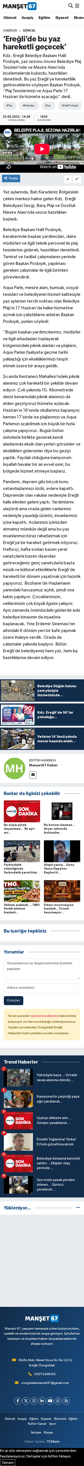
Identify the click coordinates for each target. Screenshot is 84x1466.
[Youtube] (50, 1401)
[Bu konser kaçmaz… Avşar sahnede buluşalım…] (62, 811)
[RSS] (66, 1401)
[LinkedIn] (42, 1401)
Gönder (13, 1000)
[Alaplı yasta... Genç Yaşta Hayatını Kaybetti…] (62, 851)
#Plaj (9, 105)
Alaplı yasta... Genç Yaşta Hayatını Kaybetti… (59, 868)
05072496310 (45, 1374)
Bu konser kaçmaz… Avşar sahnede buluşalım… (59, 828)
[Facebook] (18, 1401)
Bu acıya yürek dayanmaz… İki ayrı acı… (19, 828)
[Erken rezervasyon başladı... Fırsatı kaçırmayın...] (62, 891)
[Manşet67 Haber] (14, 768)
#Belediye (28, 105)
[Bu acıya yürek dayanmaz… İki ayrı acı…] (22, 811)
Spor (52, 1423)
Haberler (10, 30)
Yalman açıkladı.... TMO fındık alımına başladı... (22, 908)
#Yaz (48, 105)
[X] (26, 1401)
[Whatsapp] (58, 1401)
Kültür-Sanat (37, 1423)
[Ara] (70, 6)
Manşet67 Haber (43, 765)
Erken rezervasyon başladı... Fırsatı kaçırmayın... (59, 908)
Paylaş (13, 178)
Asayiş (27, 18)
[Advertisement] (42, 1260)
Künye (48, 1432)
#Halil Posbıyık (70, 105)
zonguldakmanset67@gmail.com (45, 1383)
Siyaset (62, 18)
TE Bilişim (53, 1441)
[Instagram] (34, 1401)
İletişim (36, 1432)
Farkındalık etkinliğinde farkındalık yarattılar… (22, 868)
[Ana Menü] (77, 6)
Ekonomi (60, 1418)
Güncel (9, 18)
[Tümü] (78, 1208)
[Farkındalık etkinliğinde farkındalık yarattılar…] (22, 851)
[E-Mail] (33, 775)
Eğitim (44, 18)
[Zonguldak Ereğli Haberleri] (20, 6)
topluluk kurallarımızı (45, 1016)
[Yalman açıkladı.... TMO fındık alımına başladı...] (22, 891)
